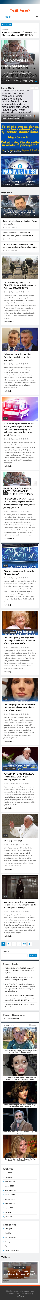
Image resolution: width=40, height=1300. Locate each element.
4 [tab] (36, 82)
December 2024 (10, 1190)
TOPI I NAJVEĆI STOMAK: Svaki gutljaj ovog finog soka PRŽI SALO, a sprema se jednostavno (20, 1274)
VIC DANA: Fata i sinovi (13, 184)
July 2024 (8, 1212)
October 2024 (10, 1199)
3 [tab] (33, 82)
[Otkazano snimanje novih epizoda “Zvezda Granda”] (20, 556)
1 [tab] (26, 82)
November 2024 (10, 1195)
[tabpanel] (20, 62)
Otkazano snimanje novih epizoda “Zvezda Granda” (19, 572)
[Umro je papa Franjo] (20, 826)
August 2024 (9, 1208)
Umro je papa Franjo (13, 840)
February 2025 (10, 1181)
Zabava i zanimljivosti (12, 1250)
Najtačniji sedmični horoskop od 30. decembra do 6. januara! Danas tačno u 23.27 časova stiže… (18, 235)
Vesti (5, 55)
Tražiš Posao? (20, 10)
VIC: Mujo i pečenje (12, 118)
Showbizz (8, 1233)
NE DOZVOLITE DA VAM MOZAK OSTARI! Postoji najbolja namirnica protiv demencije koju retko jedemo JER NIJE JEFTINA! (19, 503)
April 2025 (8, 1173)
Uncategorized (10, 1242)
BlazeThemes (20, 1296)
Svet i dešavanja (9, 208)
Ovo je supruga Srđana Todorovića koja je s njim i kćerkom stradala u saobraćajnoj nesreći (19, 707)
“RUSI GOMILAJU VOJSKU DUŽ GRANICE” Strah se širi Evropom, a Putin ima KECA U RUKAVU (20, 285)
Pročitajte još (8, 321)
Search (6, 951)
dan (6, 227)
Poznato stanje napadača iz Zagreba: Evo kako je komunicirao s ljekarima (19, 150)
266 (24, 944)
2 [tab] (30, 82)
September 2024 (10, 1203)
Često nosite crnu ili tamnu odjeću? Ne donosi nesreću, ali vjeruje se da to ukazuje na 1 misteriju (20, 904)
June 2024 (8, 1216)
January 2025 (9, 1186)
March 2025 (9, 1177)
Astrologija (8, 1228)
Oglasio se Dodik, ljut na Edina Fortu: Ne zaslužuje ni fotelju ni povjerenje (17, 357)
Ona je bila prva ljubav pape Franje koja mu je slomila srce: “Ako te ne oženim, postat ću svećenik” (20, 640)
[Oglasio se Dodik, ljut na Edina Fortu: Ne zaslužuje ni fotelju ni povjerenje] (20, 339)
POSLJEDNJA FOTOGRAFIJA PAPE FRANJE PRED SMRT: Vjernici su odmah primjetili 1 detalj (19, 776)
